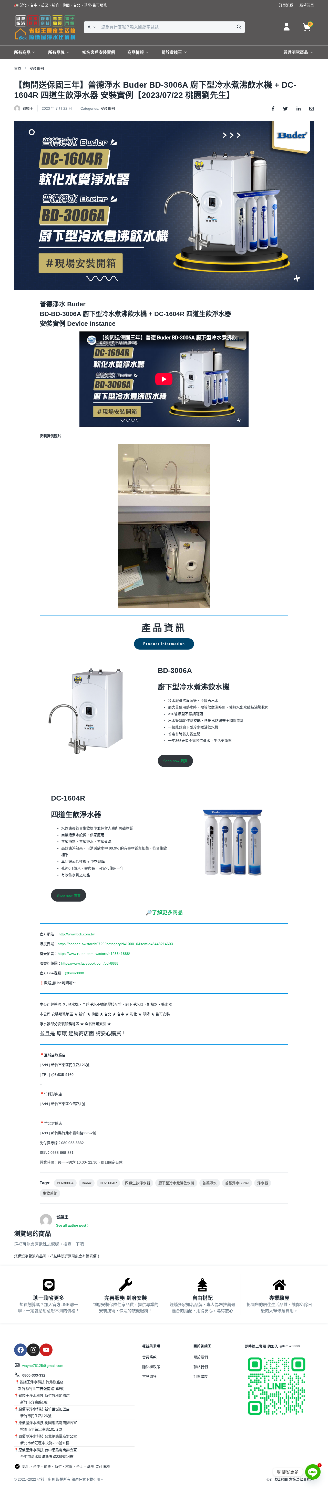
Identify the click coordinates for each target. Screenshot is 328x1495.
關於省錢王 (171, 52)
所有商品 (22, 52)
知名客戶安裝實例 (98, 52)
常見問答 (149, 1377)
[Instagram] (33, 1350)
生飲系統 (50, 1193)
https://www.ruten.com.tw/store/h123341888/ (94, 954)
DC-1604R (108, 1183)
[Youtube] (46, 1350)
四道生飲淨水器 (137, 1183)
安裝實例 (36, 68)
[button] (60, 5)
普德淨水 (209, 1183)
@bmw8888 (75, 973)
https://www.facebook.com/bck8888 (89, 963)
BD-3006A (65, 1183)
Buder (86, 1183)
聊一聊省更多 (48, 1298)
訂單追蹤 (200, 1377)
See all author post (71, 1225)
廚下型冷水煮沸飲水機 (176, 1183)
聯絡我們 (200, 1367)
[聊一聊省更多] (48, 1284)
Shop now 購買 (175, 761)
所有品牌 (56, 52)
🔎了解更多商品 (164, 912)
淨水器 (262, 1183)
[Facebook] (20, 1350)
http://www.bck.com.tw (77, 934)
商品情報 (135, 52)
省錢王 (28, 108)
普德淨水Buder (237, 1183)
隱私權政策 (151, 1367)
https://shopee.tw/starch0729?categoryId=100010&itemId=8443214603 (115, 944)
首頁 (17, 68)
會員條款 (149, 1357)
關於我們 (200, 1357)
